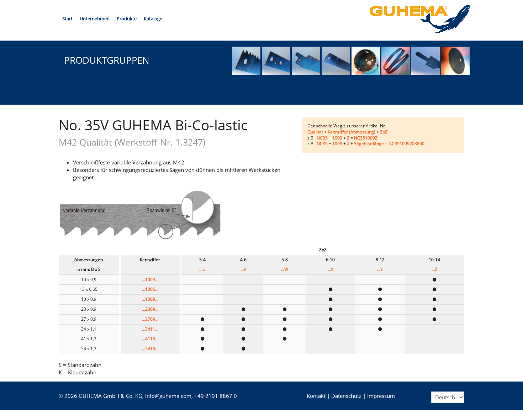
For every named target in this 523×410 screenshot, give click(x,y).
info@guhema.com (168, 395)
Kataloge (153, 18)
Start (67, 18)
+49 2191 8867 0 (215, 395)
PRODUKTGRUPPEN (106, 60)
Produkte (127, 18)
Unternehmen (95, 18)
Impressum (381, 395)
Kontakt (316, 395)
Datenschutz (346, 395)
